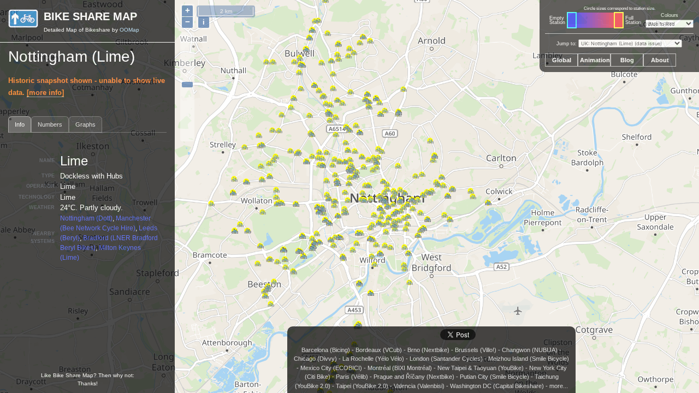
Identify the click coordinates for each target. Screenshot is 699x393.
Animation (595, 60)
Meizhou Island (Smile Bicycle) (528, 358)
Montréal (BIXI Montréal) (400, 368)
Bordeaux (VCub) (379, 350)
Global (561, 60)
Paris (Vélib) (352, 376)
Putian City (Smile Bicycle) (494, 376)
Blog (627, 60)
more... (558, 386)
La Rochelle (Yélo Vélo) (373, 358)
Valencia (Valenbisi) (419, 386)
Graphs (85, 124)
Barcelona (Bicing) (325, 350)
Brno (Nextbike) (428, 350)
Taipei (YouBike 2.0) (362, 386)
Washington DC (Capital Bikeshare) (497, 386)
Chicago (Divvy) (315, 358)
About (660, 60)
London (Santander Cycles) (446, 358)
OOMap (129, 30)
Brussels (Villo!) (475, 350)
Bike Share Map (90, 16)
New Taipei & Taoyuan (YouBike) (480, 368)
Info (20, 124)
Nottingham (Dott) (86, 218)
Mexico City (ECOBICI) (331, 368)
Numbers (50, 124)
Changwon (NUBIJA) (530, 350)
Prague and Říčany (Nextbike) (414, 376)
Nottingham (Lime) (71, 56)
